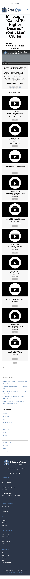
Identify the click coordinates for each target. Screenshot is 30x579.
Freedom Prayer (6, 537)
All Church (6, 412)
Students (5, 435)
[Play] (4, 59)
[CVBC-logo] (11, 8)
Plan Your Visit (6, 505)
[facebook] (10, 469)
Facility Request (6, 558)
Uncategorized (7, 438)
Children (5, 422)
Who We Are (5, 502)
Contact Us (5, 507)
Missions (4, 521)
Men (4, 415)
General (5, 409)
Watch (15, 115)
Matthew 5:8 (17, 73)
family (4, 444)
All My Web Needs (19, 568)
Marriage (5, 441)
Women (5, 431)
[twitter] (16, 469)
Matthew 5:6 (23, 73)
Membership (5, 530)
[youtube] (19, 469)
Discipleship (17, 74)
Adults (4, 518)
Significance (14, 75)
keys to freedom (7, 448)
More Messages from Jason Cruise (18, 76)
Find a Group (5, 532)
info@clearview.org (7, 485)
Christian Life (6, 425)
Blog (3, 556)
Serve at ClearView (7, 535)
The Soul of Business (8, 419)
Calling (12, 74)
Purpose (9, 75)
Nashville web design (11, 568)
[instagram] (13, 469)
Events (4, 553)
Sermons (4, 549)
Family (4, 516)
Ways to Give (5, 551)
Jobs (3, 540)
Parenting (5, 428)
